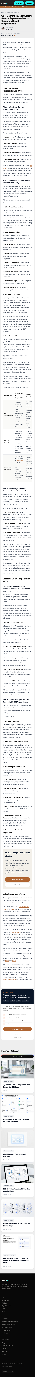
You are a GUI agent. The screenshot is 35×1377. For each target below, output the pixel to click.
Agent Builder (6, 1306)
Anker (7, 961)
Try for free (18, 3)
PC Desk (4, 1303)
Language (5, 1369)
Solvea (13, 909)
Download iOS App (17, 879)
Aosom (14, 961)
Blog (3, 1343)
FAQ (3, 1311)
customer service (16, 932)
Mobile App (5, 1300)
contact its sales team (9, 979)
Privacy (4, 1351)
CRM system (19, 460)
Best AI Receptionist (8, 1324)
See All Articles (16, 1056)
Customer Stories (7, 1346)
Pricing (4, 1309)
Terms (4, 1354)
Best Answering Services (10, 1321)
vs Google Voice (7, 1327)
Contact (4, 1348)
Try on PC (17, 885)
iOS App (29, 3)
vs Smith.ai (5, 1333)
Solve (4, 3)
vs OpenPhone (6, 1330)
